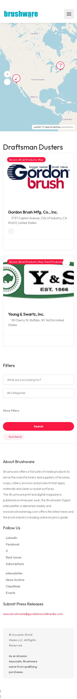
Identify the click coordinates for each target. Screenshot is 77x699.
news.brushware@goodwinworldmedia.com (33, 614)
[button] (7, 74)
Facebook (13, 544)
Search (38, 426)
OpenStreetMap (52, 127)
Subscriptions (15, 564)
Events (10, 593)
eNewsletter (14, 573)
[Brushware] (21, 14)
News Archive (15, 580)
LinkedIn (11, 538)
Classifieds (13, 586)
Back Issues (14, 557)
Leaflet (37, 127)
